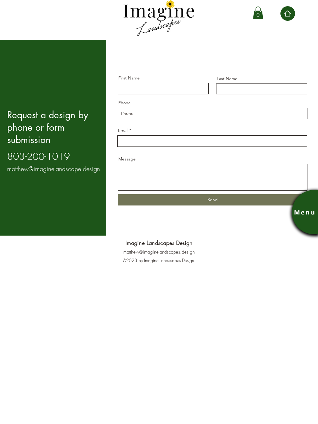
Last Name (227, 78)
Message (127, 159)
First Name (129, 78)
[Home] (287, 13)
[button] (258, 13)
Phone (124, 103)
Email (123, 130)
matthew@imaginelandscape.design (53, 169)
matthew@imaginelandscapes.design (159, 252)
